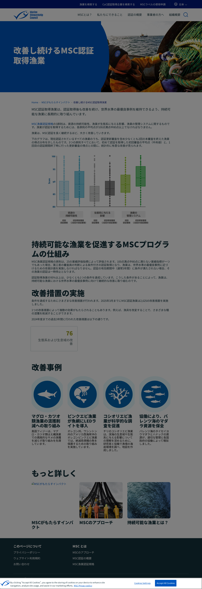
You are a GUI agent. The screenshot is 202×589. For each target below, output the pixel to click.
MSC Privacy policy (83, 585)
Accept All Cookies (166, 583)
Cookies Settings (142, 583)
